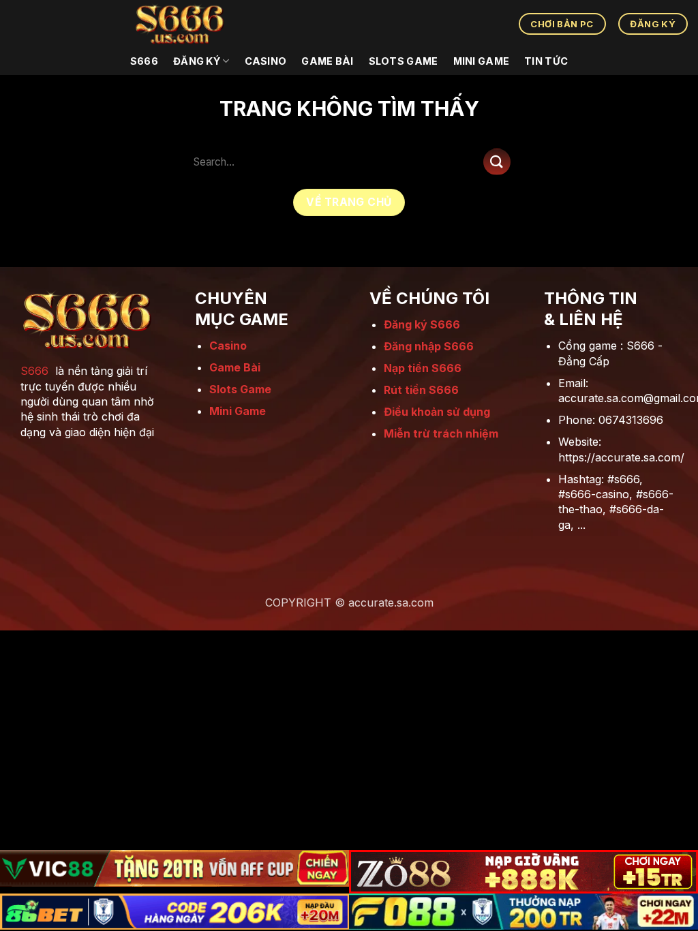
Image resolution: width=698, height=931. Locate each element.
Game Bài (327, 61)
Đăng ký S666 (422, 324)
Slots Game (403, 61)
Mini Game (481, 61)
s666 (144, 61)
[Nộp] (497, 162)
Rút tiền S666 (421, 390)
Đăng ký (196, 61)
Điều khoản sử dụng (437, 411)
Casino (266, 61)
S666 (34, 371)
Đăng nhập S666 (429, 346)
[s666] (180, 23)
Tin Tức (546, 61)
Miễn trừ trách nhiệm (441, 433)
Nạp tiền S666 (422, 368)
